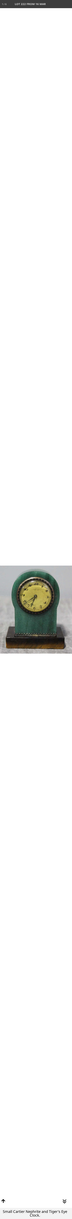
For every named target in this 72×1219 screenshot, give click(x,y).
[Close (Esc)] (68, 4)
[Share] (60, 4)
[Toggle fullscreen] (52, 4)
